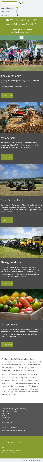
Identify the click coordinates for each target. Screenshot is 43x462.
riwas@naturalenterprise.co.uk (16, 430)
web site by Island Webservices (32, 460)
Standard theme (7, 8)
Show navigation (21, 37)
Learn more (7, 95)
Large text (5, 12)
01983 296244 (14, 428)
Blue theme (5, 15)
